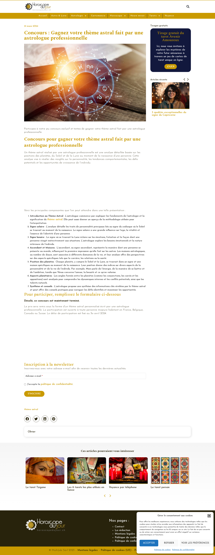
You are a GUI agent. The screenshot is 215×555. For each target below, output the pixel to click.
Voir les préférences (195, 543)
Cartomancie (98, 16)
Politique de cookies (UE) (116, 550)
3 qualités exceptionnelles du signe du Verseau (169, 113)
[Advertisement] (85, 187)
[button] (209, 515)
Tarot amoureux (160, 487)
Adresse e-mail (34, 376)
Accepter (149, 543)
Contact (119, 526)
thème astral (54, 219)
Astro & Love (59, 16)
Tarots (153, 16)
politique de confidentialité (57, 384)
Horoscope (116, 16)
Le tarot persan (118, 487)
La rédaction (122, 530)
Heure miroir (137, 16)
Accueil (43, 16)
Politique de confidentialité (183, 550)
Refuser (169, 543)
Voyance (169, 16)
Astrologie (77, 16)
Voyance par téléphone (81, 487)
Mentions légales (125, 534)
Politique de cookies (162, 550)
